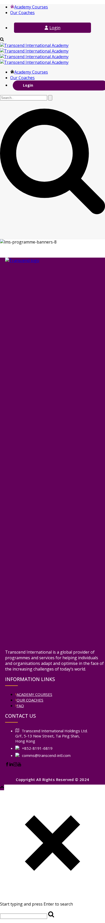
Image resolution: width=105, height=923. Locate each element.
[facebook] (7, 765)
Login (54, 28)
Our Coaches (22, 12)
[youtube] (19, 765)
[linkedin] (11, 765)
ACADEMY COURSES (34, 694)
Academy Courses (31, 7)
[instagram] (15, 765)
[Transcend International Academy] (34, 54)
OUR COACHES (30, 700)
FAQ (20, 705)
